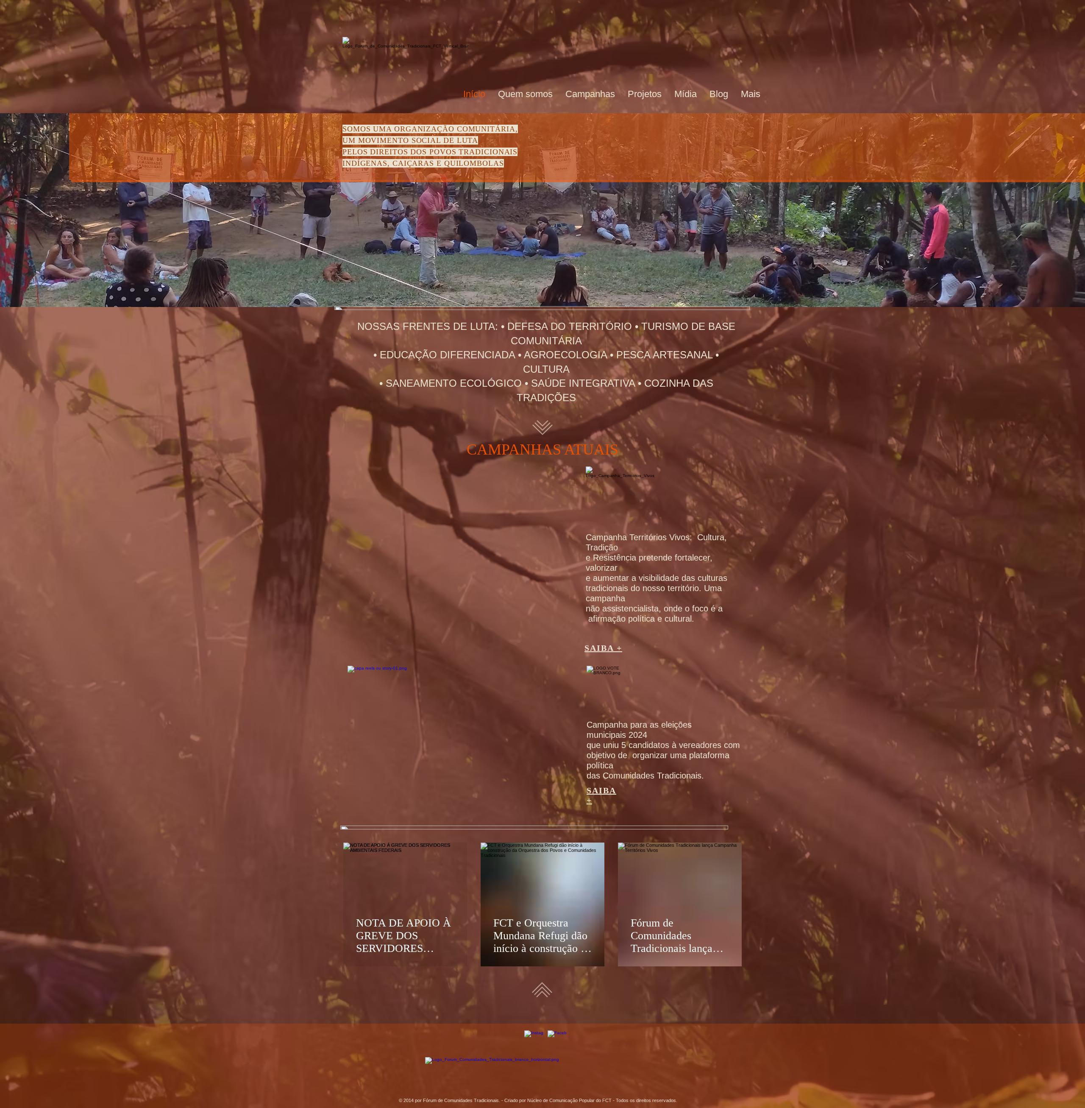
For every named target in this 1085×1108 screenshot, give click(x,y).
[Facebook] (557, 1039)
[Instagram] (533, 1039)
